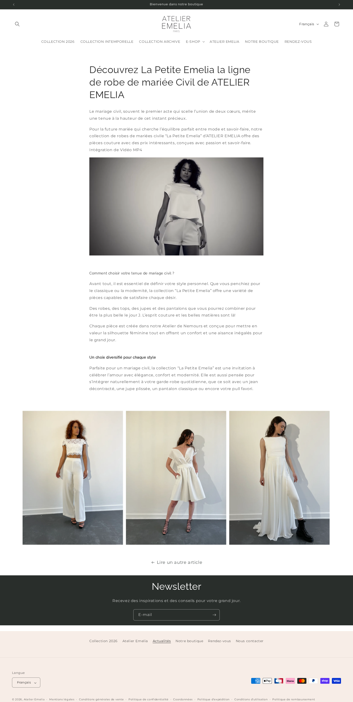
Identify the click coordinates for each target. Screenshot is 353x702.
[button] (17, 24)
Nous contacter (250, 641)
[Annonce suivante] (339, 4)
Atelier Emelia (135, 641)
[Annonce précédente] (13, 4)
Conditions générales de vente (101, 699)
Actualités (162, 641)
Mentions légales (61, 699)
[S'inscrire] (214, 615)
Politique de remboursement (293, 699)
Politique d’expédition (213, 699)
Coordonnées (183, 699)
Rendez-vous (219, 641)
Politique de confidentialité (148, 699)
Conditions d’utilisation (251, 699)
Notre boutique (189, 641)
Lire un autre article (179, 562)
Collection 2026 (103, 641)
